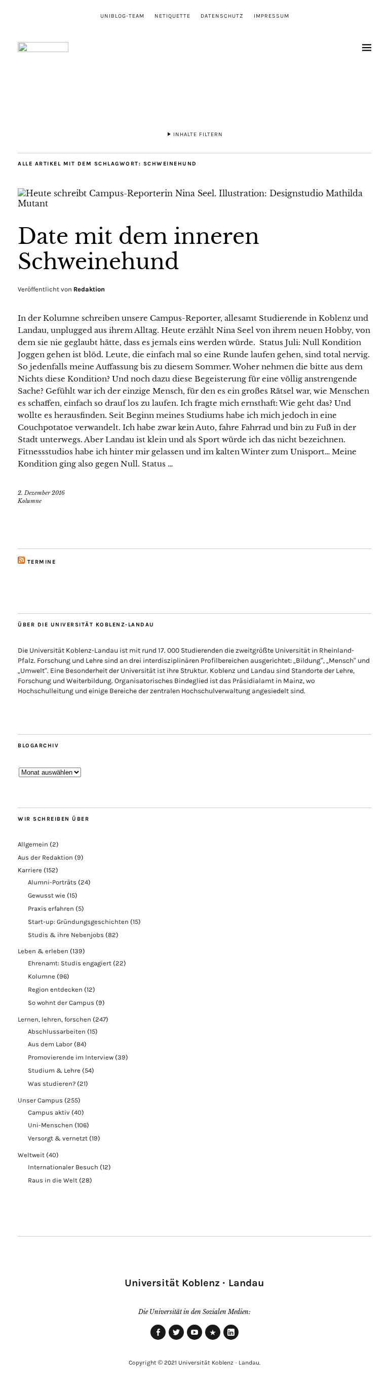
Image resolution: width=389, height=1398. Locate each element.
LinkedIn (231, 1339)
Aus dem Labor (50, 1044)
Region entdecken (55, 989)
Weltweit (31, 1155)
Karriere (30, 870)
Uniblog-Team (122, 16)
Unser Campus (40, 1100)
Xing (212, 1339)
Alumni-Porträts (52, 882)
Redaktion (89, 289)
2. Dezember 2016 (41, 492)
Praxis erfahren (51, 908)
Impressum (271, 16)
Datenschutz (222, 16)
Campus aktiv (49, 1112)
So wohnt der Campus (61, 1002)
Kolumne (30, 500)
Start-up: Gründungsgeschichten (78, 921)
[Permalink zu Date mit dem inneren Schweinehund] (194, 203)
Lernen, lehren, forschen (54, 1019)
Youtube (194, 1339)
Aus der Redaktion (45, 857)
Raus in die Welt (52, 1180)
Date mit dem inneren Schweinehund (138, 249)
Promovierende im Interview (70, 1057)
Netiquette (172, 16)
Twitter (176, 1339)
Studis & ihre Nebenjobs (66, 935)
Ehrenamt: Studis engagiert (69, 963)
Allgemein (33, 844)
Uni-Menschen (50, 1125)
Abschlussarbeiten (57, 1031)
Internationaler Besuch (63, 1167)
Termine (41, 562)
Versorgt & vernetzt (58, 1138)
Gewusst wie (46, 895)
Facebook (158, 1339)
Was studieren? (51, 1083)
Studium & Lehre (54, 1070)
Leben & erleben (43, 951)
